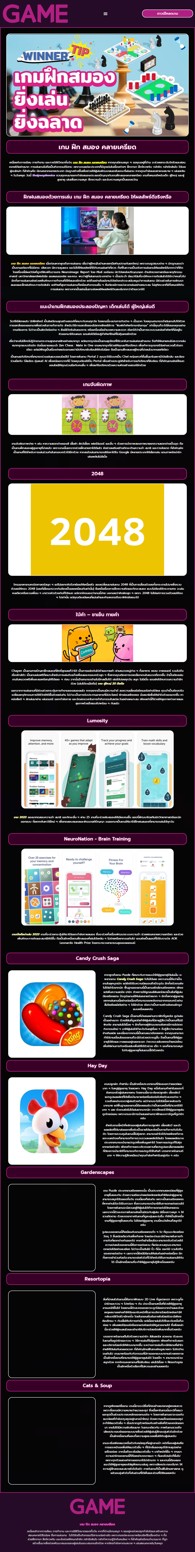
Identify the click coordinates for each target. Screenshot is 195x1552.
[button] (105, 13)
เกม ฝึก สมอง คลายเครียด (97, 1524)
